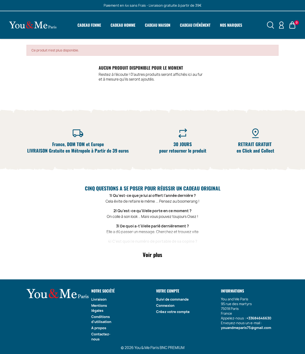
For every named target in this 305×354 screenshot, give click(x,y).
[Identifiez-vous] (281, 24)
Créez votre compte (173, 311)
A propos (98, 328)
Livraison (99, 299)
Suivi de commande (172, 299)
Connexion (165, 305)
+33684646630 (258, 318)
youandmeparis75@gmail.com (246, 327)
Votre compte (167, 291)
